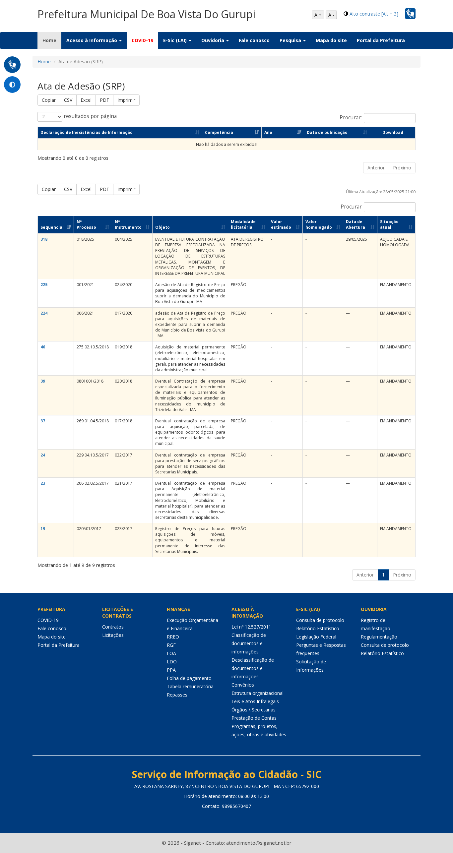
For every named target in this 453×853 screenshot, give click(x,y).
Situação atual (389, 224)
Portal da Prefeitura (381, 40)
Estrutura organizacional (257, 693)
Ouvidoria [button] (213, 40)
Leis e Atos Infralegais (255, 701)
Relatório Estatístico (317, 628)
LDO (172, 661)
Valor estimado (281, 224)
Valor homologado (318, 224)
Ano (268, 132)
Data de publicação (327, 132)
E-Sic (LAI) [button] (175, 40)
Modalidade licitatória (243, 224)
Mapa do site (331, 40)
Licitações (113, 635)
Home (51, 40)
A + (318, 15)
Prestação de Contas (254, 718)
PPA (171, 670)
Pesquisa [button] (291, 40)
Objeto (162, 227)
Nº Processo (86, 224)
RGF (171, 645)
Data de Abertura (355, 224)
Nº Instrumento (128, 224)
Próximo (402, 167)
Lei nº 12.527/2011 (251, 627)
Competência (219, 132)
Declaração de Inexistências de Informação (86, 132)
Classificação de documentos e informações (248, 643)
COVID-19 (142, 40)
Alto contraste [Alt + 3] (374, 14)
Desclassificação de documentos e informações (252, 668)
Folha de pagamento (189, 678)
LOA (171, 653)
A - (331, 15)
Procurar (351, 206)
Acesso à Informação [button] (92, 40)
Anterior (376, 167)
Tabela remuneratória (190, 686)
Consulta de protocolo (320, 620)
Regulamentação (379, 637)
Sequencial (52, 227)
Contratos (113, 627)
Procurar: (351, 117)
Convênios (242, 685)
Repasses (177, 695)
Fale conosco (254, 40)
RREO (173, 637)
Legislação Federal (316, 637)
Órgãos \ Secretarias (253, 709)
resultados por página (89, 116)
